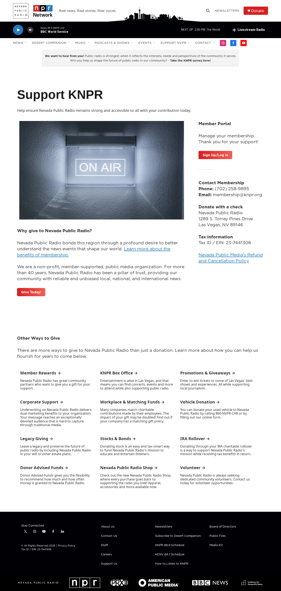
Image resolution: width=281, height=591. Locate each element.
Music (80, 43)
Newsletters (227, 11)
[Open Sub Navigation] (26, 42)
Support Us (109, 563)
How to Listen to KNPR (171, 563)
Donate (257, 11)
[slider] (37, 30)
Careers (106, 554)
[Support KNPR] (101, 170)
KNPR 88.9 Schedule (169, 545)
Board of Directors (222, 526)
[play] (18, 30)
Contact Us (109, 536)
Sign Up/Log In (215, 155)
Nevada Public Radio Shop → (129, 467)
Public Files (217, 536)
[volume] (30, 30)
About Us (108, 526)
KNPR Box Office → (119, 373)
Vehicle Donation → (200, 402)
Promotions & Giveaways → (207, 373)
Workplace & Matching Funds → (132, 402)
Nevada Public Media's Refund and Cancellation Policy (231, 258)
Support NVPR (173, 43)
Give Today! (31, 292)
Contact (203, 43)
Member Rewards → (40, 373)
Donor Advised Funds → (44, 467)
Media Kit (216, 545)
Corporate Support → (41, 402)
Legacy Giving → (36, 438)
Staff (104, 545)
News (18, 43)
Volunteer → (193, 467)
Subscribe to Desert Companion (178, 536)
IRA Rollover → (195, 438)
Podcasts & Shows (112, 43)
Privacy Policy (66, 545)
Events (145, 43)
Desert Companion (49, 43)
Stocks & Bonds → (118, 438)
